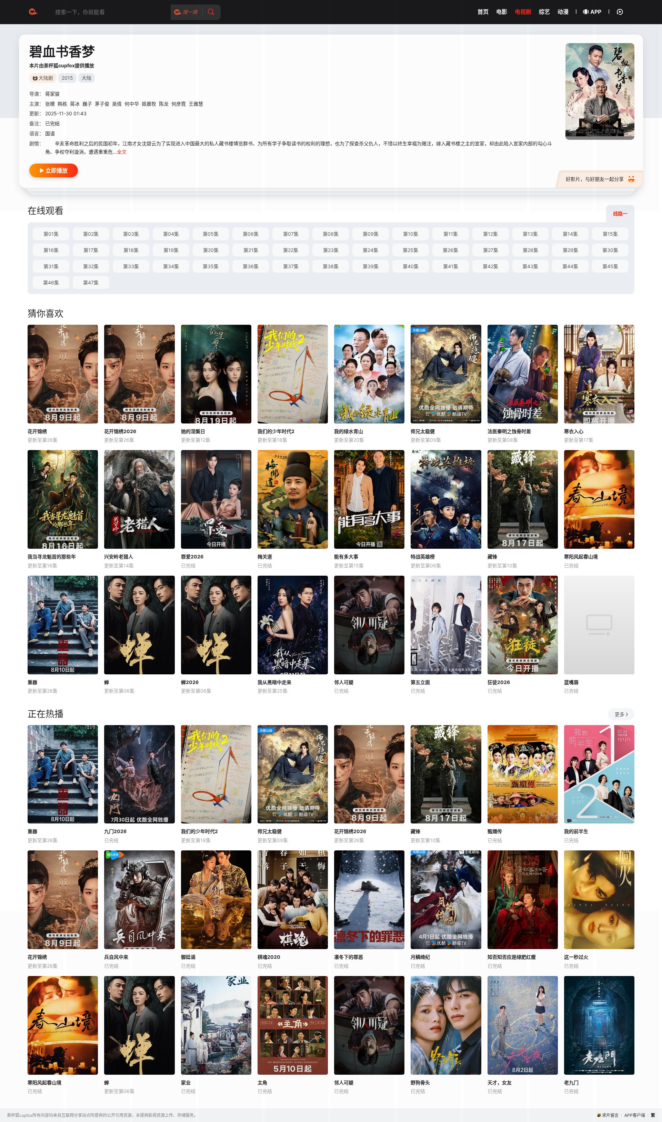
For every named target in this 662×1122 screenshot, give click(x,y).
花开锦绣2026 (120, 431)
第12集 (490, 234)
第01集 (51, 234)
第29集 (570, 250)
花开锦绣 (37, 431)
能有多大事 (346, 556)
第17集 (90, 250)
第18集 (131, 250)
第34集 (171, 266)
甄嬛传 (495, 831)
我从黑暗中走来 (274, 682)
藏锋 (492, 556)
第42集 (490, 266)
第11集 (450, 234)
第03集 (131, 234)
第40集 (411, 266)
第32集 (91, 266)
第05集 (211, 234)
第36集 (251, 266)
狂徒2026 (499, 682)
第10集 (410, 234)
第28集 (530, 250)
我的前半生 (576, 831)
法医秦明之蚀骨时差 (509, 431)
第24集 (370, 250)
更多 (619, 714)
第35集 (211, 266)
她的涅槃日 (193, 431)
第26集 (450, 250)
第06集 (251, 234)
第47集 (91, 282)
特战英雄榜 (423, 556)
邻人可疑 (343, 682)
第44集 (570, 266)
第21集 (250, 250)
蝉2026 (190, 682)
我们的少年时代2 (276, 431)
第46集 (51, 282)
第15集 (610, 234)
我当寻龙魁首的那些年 (52, 556)
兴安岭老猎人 (118, 556)
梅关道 (265, 556)
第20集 (211, 250)
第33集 (131, 266)
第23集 (331, 250)
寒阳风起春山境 (581, 556)
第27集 (490, 250)
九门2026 (115, 831)
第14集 (570, 234)
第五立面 (420, 682)
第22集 (290, 250)
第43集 (530, 266)
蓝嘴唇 (571, 682)
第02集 (91, 234)
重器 (32, 682)
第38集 (331, 266)
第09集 (371, 234)
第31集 (51, 266)
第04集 (171, 234)
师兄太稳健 (423, 431)
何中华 (131, 104)
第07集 (291, 234)
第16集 (51, 250)
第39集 (371, 266)
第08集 (331, 234)
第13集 (530, 234)
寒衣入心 (573, 431)
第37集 (291, 266)
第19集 (171, 250)
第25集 (410, 250)
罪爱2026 (192, 556)
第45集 (610, 266)
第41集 (450, 266)
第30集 (610, 250)
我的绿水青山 (348, 431)
